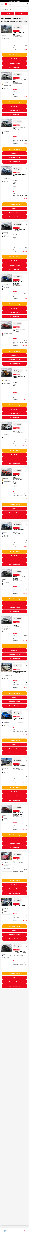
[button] (14, 55)
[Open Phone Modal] (23, 4)
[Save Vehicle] (26, 27)
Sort (8, 13)
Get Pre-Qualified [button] (14, 67)
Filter (22, 13)
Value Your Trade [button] (14, 63)
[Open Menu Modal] (2, 4)
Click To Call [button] (14, 59)
